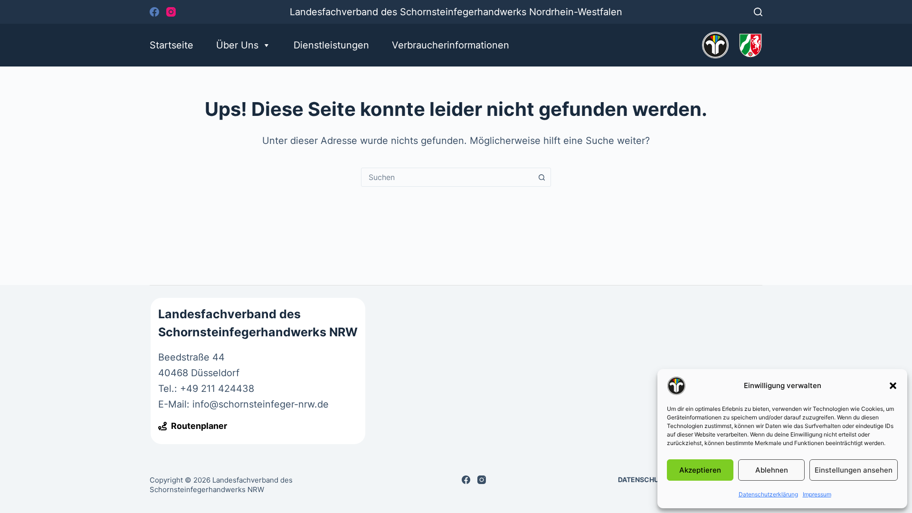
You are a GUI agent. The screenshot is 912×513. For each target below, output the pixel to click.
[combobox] (446, 177)
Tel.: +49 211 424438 (206, 388)
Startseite (171, 45)
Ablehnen (771, 470)
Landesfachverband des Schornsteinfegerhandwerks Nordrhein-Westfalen (456, 12)
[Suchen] (758, 12)
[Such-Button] (541, 177)
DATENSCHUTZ (642, 479)
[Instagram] (171, 12)
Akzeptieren (700, 470)
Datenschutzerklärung (768, 494)
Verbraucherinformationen (450, 45)
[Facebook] (154, 12)
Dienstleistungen (331, 45)
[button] (893, 385)
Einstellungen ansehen (854, 470)
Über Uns (237, 45)
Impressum (817, 494)
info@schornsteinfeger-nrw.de (260, 404)
